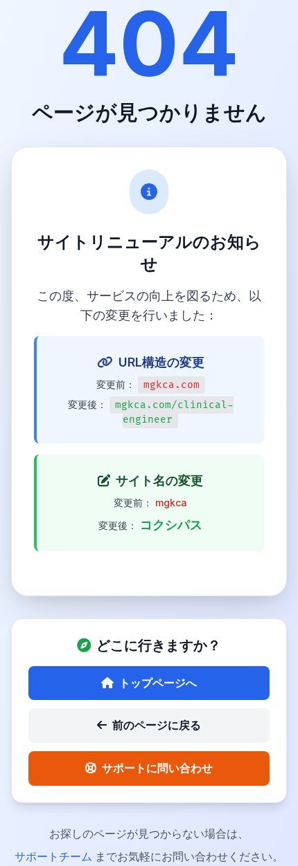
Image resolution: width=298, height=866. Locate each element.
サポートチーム (55, 856)
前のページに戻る (156, 725)
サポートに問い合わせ (157, 768)
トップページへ (158, 683)
